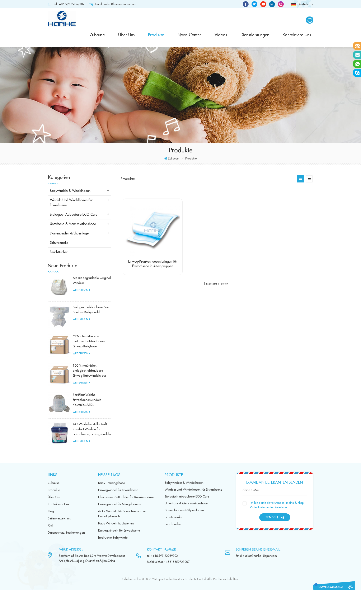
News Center (189, 35)
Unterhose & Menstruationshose (73, 224)
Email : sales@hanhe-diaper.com (115, 4)
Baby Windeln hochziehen (116, 523)
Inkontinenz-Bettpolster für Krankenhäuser (126, 497)
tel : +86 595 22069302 (69, 4)
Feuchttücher (58, 252)
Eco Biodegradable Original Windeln (92, 280)
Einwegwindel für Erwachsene (118, 490)
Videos (221, 35)
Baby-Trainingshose (111, 483)
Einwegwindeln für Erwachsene (119, 530)
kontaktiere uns (297, 35)
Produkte (156, 35)
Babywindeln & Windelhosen (70, 190)
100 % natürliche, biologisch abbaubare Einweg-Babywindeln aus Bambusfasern (89, 371)
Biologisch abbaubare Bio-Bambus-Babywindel (91, 310)
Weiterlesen (80, 290)
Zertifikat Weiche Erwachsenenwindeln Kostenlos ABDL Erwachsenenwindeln (87, 400)
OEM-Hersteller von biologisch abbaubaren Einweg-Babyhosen (89, 341)
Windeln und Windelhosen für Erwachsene (71, 203)
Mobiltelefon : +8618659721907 (168, 561)
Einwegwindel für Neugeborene (119, 504)
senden (272, 517)
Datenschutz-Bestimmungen (66, 532)
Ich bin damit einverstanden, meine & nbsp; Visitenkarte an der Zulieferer (277, 505)
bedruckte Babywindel (113, 537)
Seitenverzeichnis (59, 518)
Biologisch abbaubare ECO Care (73, 214)
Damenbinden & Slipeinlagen (70, 233)
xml (50, 525)
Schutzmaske (59, 242)
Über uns (126, 35)
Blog (51, 511)
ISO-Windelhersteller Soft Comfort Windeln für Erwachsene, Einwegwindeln (92, 429)
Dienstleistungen (254, 35)
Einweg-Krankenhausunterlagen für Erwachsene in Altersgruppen (152, 264)
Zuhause (97, 35)
